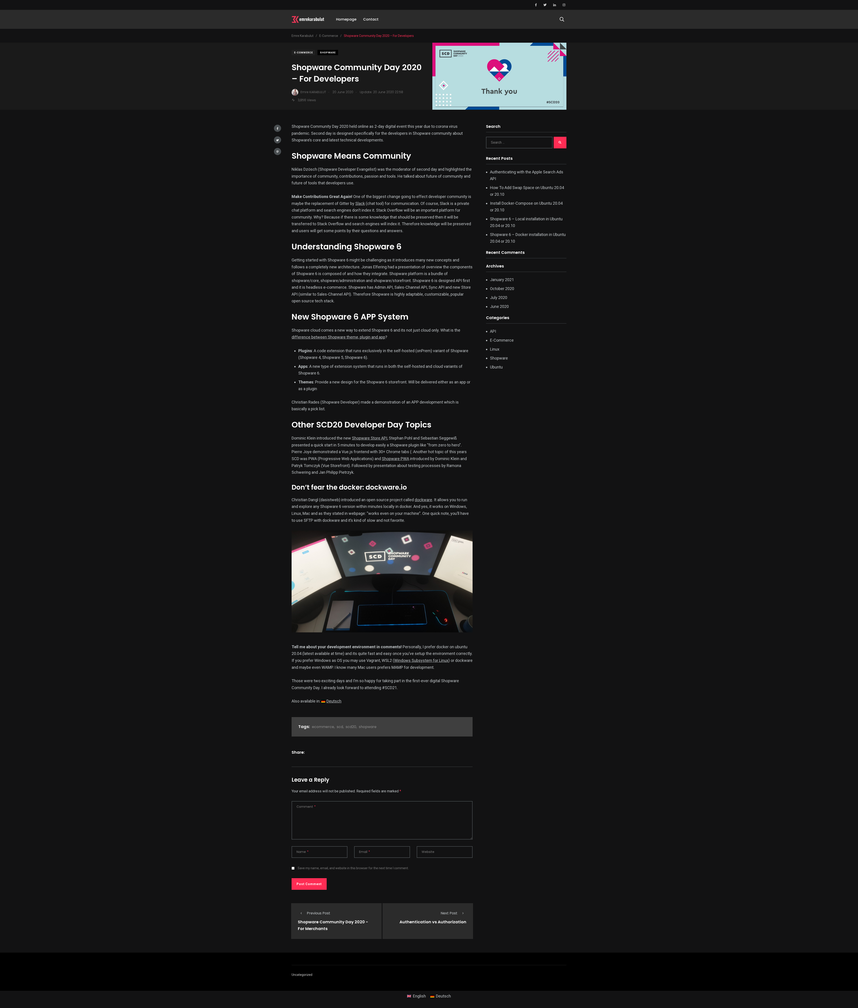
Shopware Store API (369, 438)
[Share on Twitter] (277, 139)
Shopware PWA (395, 458)
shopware (367, 726)
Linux (494, 349)
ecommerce (323, 726)
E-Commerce (303, 52)
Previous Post (318, 913)
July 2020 (498, 297)
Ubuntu (496, 367)
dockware (423, 499)
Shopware (328, 52)
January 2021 (502, 279)
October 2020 (502, 288)
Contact (371, 19)
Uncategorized (302, 974)
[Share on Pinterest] (277, 151)
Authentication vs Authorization (433, 922)
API (493, 331)
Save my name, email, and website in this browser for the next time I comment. (353, 868)
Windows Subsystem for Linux (421, 660)
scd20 (351, 726)
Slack (360, 203)
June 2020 (499, 306)
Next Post (449, 913)
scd (340, 726)
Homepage (346, 19)
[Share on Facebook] (277, 128)
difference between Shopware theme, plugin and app (338, 337)
